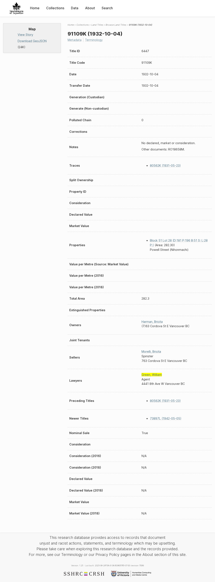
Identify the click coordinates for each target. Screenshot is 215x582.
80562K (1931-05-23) (165, 165)
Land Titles (97, 24)
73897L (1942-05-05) (165, 418)
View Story (25, 34)
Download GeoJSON (32, 41)
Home (34, 8)
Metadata (74, 40)
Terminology (94, 40)
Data (74, 8)
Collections (55, 8)
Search (107, 8)
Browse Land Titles (116, 24)
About (90, 8)
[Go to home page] (16, 8)
